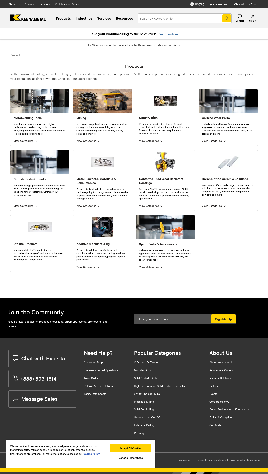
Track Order (91, 378)
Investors (44, 4)
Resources (124, 18)
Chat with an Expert (246, 4)
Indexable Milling (144, 401)
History (213, 386)
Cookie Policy (91, 454)
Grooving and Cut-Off (147, 417)
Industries (84, 18)
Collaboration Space (67, 4)
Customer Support (95, 362)
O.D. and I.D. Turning (146, 362)
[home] (28, 19)
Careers (29, 4)
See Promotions (168, 34)
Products (63, 18)
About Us (14, 4)
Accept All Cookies (130, 448)
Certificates (216, 425)
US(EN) (199, 4)
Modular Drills (142, 370)
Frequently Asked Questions (101, 370)
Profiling (139, 433)
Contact (240, 20)
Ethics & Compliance (221, 417)
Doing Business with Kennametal (229, 409)
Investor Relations (220, 378)
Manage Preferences (130, 457)
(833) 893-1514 (219, 4)
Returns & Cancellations (98, 386)
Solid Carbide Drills (145, 378)
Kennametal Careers (221, 370)
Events (213, 394)
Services (104, 18)
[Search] (226, 18)
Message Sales (39, 398)
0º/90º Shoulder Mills (147, 394)
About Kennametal (220, 362)
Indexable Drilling (144, 425)
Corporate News (219, 401)
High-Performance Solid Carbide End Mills (159, 386)
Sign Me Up (223, 319)
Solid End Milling (144, 409)
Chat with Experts (43, 358)
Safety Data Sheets (95, 394)
